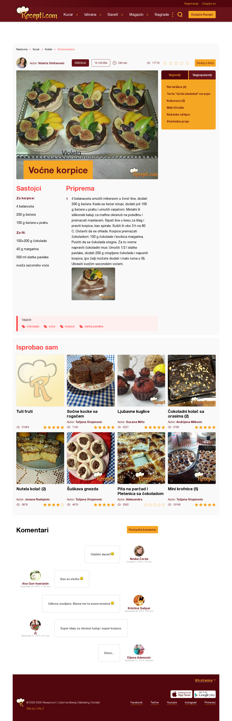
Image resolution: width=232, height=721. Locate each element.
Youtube (172, 702)
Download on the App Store (181, 694)
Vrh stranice (204, 680)
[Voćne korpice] (110, 284)
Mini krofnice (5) (192, 469)
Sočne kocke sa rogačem (91, 392)
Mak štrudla (175, 107)
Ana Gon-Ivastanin (35, 583)
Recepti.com (37, 13)
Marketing (84, 702)
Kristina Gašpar (139, 608)
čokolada (33, 326)
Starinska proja (178, 121)
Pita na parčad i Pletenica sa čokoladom (141, 469)
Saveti (112, 14)
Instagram (191, 702)
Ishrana (90, 14)
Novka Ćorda (139, 558)
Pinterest (210, 702)
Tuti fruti (40, 392)
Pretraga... (179, 14)
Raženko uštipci (178, 114)
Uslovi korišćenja (67, 702)
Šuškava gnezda (91, 469)
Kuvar (68, 14)
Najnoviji (175, 75)
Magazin (136, 14)
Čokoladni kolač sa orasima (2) (192, 392)
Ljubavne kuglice (141, 392)
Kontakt (96, 702)
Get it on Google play (205, 694)
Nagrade (162, 14)
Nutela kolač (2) (40, 469)
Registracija (191, 3)
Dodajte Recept (202, 14)
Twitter (154, 702)
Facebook (136, 702)
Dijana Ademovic (139, 657)
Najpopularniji (202, 75)
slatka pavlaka (93, 326)
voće (52, 326)
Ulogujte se (209, 3)
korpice (70, 326)
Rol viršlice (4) (176, 87)
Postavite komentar (142, 529)
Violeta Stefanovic (51, 63)
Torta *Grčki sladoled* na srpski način (188, 93)
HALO (40, 708)
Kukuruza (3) (176, 100)
